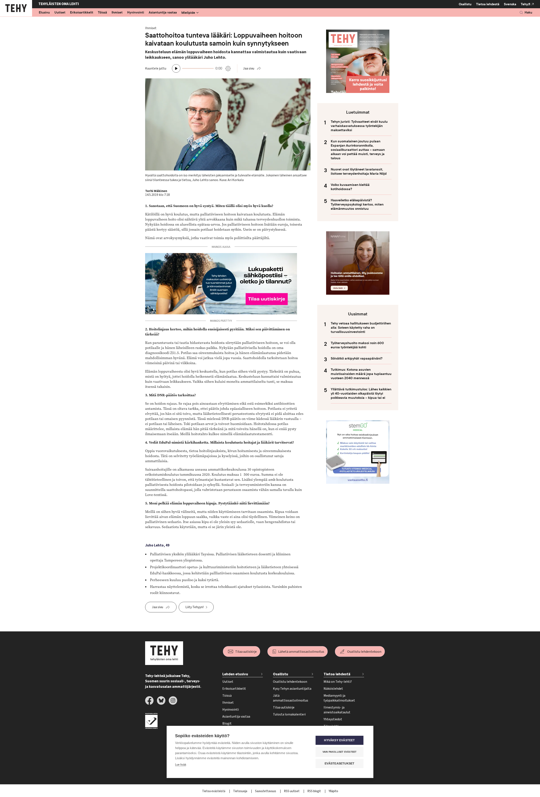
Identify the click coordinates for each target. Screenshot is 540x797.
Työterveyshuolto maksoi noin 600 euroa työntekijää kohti (357, 345)
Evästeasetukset (340, 763)
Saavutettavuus (266, 791)
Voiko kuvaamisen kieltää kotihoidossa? (350, 187)
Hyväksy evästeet (339, 740)
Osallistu (465, 4)
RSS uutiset (292, 791)
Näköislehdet (333, 688)
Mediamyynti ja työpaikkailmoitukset (339, 698)
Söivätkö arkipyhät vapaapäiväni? (356, 358)
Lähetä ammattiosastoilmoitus (301, 651)
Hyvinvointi (135, 12)
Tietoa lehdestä (487, 4)
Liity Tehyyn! (194, 607)
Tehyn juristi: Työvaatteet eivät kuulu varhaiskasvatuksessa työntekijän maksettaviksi (359, 126)
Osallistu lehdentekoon (364, 651)
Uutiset (59, 12)
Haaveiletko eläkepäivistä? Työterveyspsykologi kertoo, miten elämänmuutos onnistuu (357, 204)
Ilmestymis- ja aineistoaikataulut (337, 710)
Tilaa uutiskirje (246, 651)
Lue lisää (180, 764)
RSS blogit (314, 791)
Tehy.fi (525, 4)
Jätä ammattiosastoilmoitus (290, 698)
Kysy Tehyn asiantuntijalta (292, 688)
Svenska (510, 4)
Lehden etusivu (235, 674)
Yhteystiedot (333, 719)
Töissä (102, 12)
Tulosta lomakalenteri (289, 714)
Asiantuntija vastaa (163, 12)
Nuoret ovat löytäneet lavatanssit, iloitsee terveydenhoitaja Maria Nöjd (359, 171)
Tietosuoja (240, 791)
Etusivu (44, 12)
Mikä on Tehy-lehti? (338, 681)
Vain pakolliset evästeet (340, 752)
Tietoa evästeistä (214, 791)
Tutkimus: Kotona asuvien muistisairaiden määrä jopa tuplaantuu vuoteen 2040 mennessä (361, 374)
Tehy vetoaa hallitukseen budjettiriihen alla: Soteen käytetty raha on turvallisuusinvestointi (361, 327)
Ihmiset (117, 12)
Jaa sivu (248, 68)
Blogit (227, 723)
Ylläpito (333, 791)
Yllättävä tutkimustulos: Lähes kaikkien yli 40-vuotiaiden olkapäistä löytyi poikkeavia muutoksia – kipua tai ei (361, 393)
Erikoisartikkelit (81, 12)
